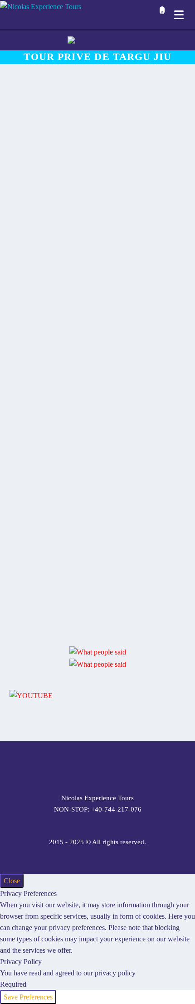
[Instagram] (97, 765)
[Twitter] (85, 765)
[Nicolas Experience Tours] (40, 6)
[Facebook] (62, 765)
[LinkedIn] (74, 765)
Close (12, 881)
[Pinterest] (109, 765)
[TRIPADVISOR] (132, 765)
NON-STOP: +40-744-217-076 (97, 809)
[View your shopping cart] (160, 15)
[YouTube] (121, 765)
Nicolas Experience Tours (97, 798)
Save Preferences (28, 997)
